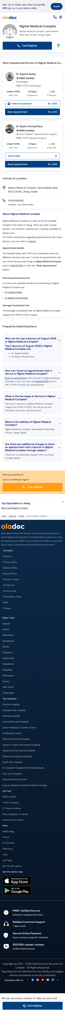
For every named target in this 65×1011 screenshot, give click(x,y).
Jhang (21, 516)
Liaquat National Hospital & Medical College (25, 785)
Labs (5, 854)
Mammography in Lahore (15, 814)
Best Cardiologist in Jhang (14, 508)
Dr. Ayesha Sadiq (26, 74)
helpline (32, 241)
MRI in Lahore (9, 796)
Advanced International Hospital (19, 750)
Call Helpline (29, 45)
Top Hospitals (9, 698)
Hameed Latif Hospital (14, 710)
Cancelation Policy (12, 596)
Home (3, 516)
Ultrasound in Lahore (13, 820)
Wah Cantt (8, 687)
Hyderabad (8, 693)
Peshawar (7, 652)
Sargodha (7, 670)
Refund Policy (10, 573)
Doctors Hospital (11, 704)
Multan (6, 646)
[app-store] (17, 881)
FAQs (5, 602)
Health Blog (8, 831)
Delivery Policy (10, 567)
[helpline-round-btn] (54, 17)
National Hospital (11, 716)
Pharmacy (8, 848)
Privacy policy (10, 562)
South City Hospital (12, 762)
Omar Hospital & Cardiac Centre (19, 727)
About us (7, 556)
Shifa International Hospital (16, 739)
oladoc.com (49, 971)
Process (7, 608)
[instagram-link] (37, 980)
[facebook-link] (32, 980)
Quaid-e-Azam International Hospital (21, 745)
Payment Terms (11, 579)
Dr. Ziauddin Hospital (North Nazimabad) (23, 768)
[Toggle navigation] (61, 17)
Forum (6, 837)
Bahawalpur (9, 675)
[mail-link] (47, 980)
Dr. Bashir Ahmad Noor (29, 126)
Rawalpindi (8, 641)
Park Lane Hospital (12, 773)
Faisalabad (8, 664)
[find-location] (58, 46)
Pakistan (12, 516)
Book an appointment (16, 378)
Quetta (6, 681)
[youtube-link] (42, 980)
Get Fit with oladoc (12, 866)
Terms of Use (9, 591)
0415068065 (17, 265)
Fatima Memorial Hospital (16, 721)
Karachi (6, 623)
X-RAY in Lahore (11, 802)
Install (56, 6)
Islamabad (8, 635)
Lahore (6, 629)
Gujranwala (8, 658)
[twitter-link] (27, 980)
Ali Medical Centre (12, 733)
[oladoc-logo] (9, 17)
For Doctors (8, 843)
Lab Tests (7, 860)
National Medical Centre (15, 779)
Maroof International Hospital (17, 756)
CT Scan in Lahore (12, 808)
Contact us (8, 585)
